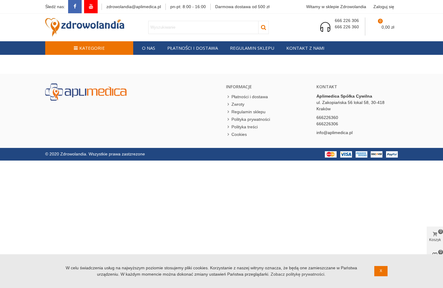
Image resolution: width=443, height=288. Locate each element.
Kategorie (92, 48)
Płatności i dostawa (192, 48)
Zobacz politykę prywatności (297, 274)
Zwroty (237, 104)
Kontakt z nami (305, 48)
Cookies (239, 134)
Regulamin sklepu (252, 48)
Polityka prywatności (250, 119)
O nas (148, 48)
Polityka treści (244, 126)
